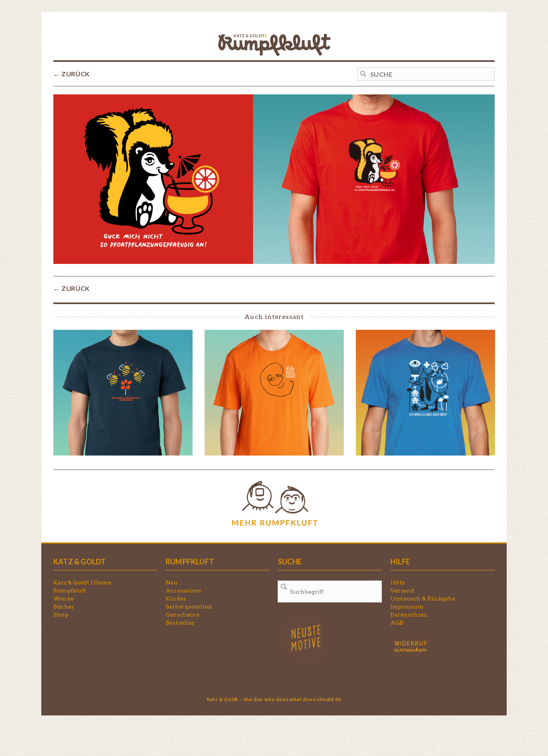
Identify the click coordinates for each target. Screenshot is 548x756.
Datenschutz (408, 614)
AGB (397, 622)
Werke (63, 598)
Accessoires (183, 590)
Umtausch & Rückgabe (422, 598)
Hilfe (397, 582)
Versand (402, 590)
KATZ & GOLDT (79, 561)
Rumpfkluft (69, 590)
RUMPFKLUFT (190, 561)
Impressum (406, 606)
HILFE (400, 561)
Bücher (63, 606)
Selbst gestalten (189, 606)
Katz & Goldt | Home (82, 582)
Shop (61, 614)
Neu (172, 582)
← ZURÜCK (71, 74)
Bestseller (180, 622)
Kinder (176, 598)
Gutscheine (182, 614)
